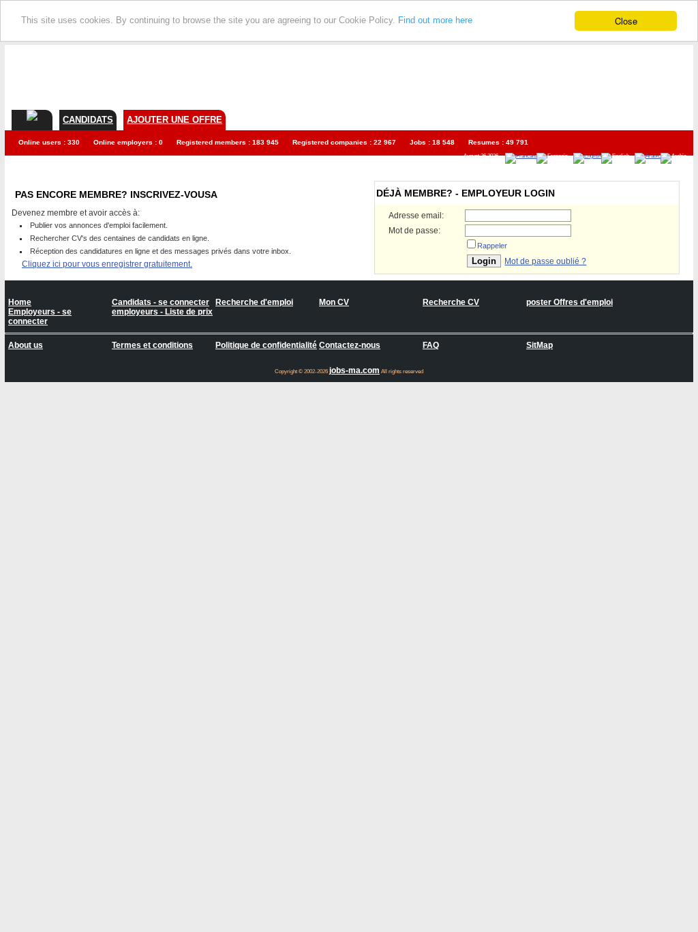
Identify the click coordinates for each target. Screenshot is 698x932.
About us (25, 345)
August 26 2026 (481, 156)
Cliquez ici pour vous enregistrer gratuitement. (107, 264)
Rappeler (492, 246)
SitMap (539, 345)
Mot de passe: (414, 230)
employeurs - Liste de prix (162, 312)
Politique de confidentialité (266, 345)
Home (19, 302)
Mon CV (334, 302)
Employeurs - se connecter (40, 316)
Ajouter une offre (174, 120)
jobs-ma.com (354, 370)
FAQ (431, 345)
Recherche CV (451, 302)
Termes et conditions (152, 345)
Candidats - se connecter (160, 302)
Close (626, 20)
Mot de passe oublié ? (545, 261)
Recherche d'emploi (254, 302)
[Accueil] (32, 115)
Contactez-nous (349, 345)
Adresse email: (416, 215)
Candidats (88, 120)
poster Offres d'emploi (569, 302)
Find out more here (435, 20)
